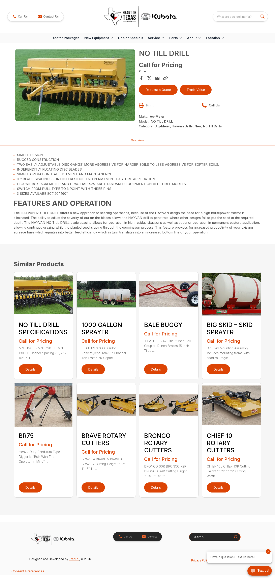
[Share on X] (149, 78)
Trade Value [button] (196, 90)
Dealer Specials (130, 38)
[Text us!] (259, 571)
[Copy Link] (165, 78)
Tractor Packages (65, 38)
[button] (20, 16)
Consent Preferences (27, 571)
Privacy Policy (200, 560)
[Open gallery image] (75, 85)
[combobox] (240, 16)
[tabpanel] (75, 85)
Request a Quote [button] (158, 90)
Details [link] (30, 369)
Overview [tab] (137, 140)
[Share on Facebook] (141, 78)
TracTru (74, 559)
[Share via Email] (157, 78)
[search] (263, 16)
